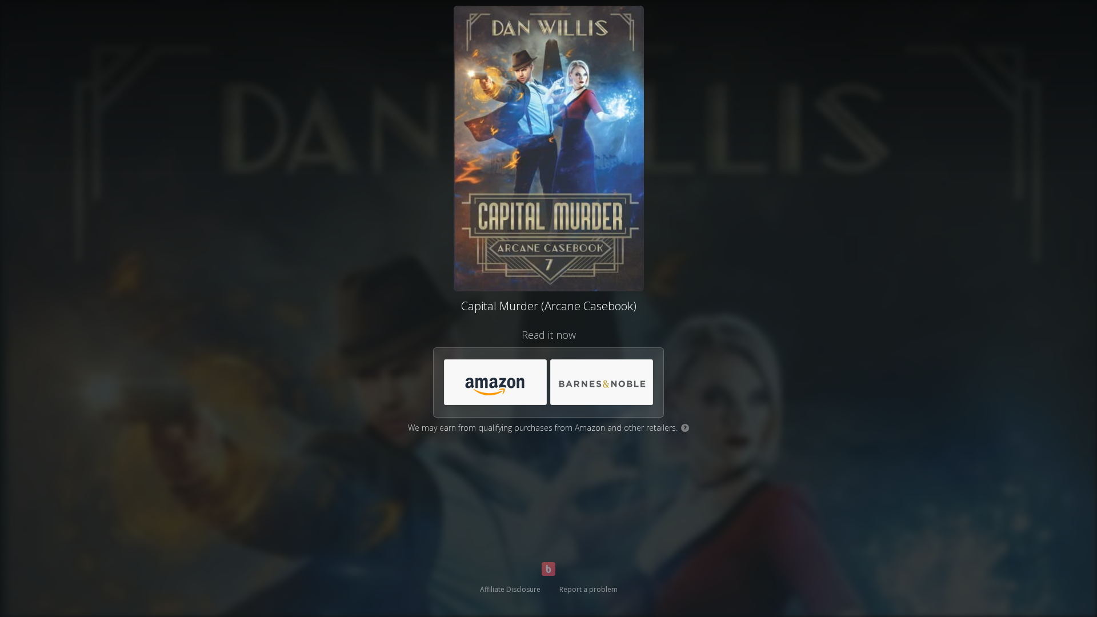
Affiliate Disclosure (510, 589)
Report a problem (588, 589)
